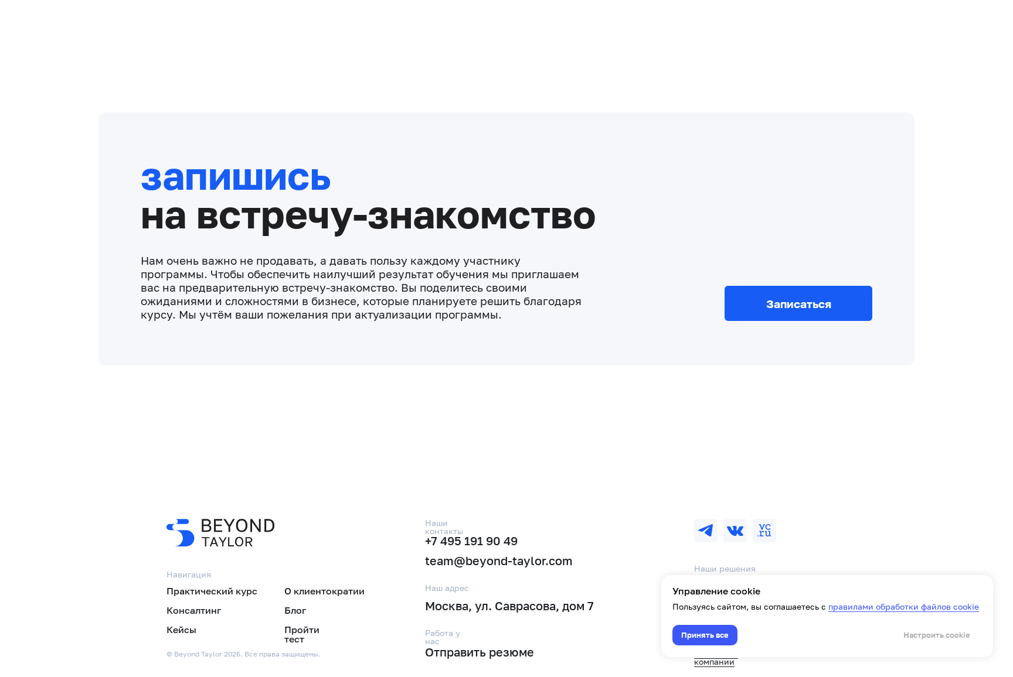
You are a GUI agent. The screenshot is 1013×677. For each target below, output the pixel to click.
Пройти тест (301, 634)
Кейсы (181, 629)
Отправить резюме (479, 652)
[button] (798, 303)
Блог (295, 610)
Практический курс (211, 591)
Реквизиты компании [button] (716, 657)
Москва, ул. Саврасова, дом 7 (509, 606)
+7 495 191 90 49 (471, 541)
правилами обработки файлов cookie (903, 606)
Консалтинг (193, 610)
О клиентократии (324, 591)
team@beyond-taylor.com (499, 560)
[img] (706, 530)
